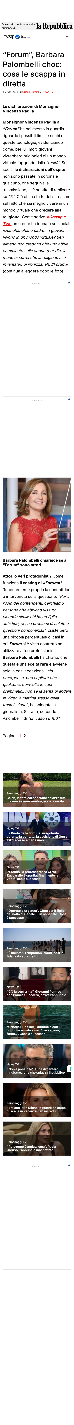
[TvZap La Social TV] (16, 37)
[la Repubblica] (54, 27)
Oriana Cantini (30, 91)
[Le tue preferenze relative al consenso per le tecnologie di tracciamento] (70, 1068)
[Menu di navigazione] (67, 37)
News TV (48, 91)
